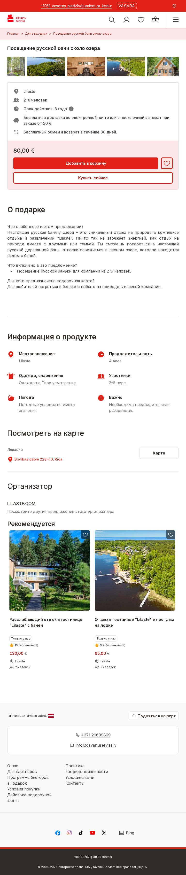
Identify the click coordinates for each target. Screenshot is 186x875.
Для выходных (36, 33)
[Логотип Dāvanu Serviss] (21, 19)
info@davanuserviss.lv (96, 745)
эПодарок (17, 783)
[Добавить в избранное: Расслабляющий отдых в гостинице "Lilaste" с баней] (85, 534)
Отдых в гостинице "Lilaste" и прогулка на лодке (134, 622)
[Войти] (126, 20)
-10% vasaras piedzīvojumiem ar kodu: (76, 5)
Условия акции (79, 777)
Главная (13, 33)
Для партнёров (22, 771)
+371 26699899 (96, 735)
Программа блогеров (28, 777)
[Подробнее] (71, 109)
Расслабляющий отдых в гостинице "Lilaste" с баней (45, 622)
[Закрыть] (174, 5)
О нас (12, 765)
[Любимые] (141, 20)
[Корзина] (155, 20)
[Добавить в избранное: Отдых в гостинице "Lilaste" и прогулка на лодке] (171, 534)
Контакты (74, 783)
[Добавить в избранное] (167, 163)
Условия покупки (23, 789)
